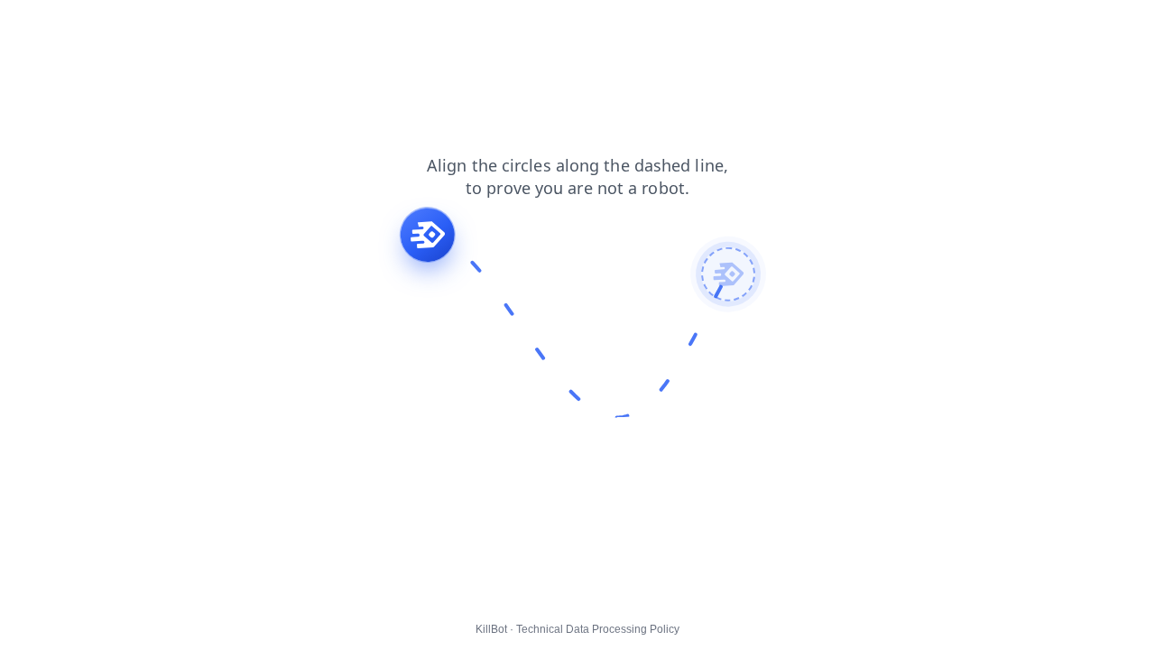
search (264, 26)
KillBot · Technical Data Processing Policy (577, 629)
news (99, 26)
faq (144, 26)
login (364, 26)
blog (317, 26)
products (37, 26)
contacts (199, 26)
